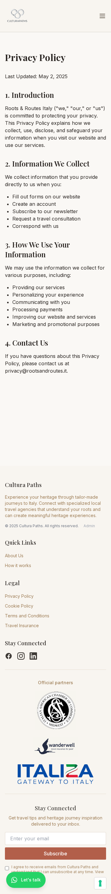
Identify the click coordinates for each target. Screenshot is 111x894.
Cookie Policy (19, 605)
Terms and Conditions (27, 615)
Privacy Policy (19, 596)
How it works (18, 565)
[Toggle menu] (102, 16)
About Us (14, 555)
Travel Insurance (22, 625)
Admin (89, 526)
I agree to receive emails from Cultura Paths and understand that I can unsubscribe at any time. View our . (57, 872)
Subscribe (55, 853)
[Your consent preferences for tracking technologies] (100, 883)
